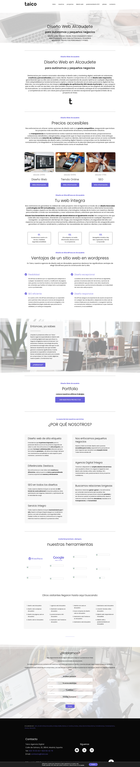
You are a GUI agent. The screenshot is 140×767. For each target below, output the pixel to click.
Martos (93, 726)
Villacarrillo (32, 728)
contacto (112, 4)
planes (104, 4)
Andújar (55, 726)
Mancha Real (86, 726)
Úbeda (27, 728)
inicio (54, 4)
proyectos (70, 4)
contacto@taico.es (39, 754)
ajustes (82, 765)
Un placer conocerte (70, 676)
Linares (76, 726)
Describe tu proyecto (70, 697)
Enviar (70, 706)
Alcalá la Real (42, 726)
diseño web (79, 4)
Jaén (35, 726)
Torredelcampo (100, 726)
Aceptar (93, 764)
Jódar (80, 726)
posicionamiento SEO (93, 4)
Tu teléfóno (70, 690)
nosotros (61, 4)
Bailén (60, 726)
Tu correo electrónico (70, 683)
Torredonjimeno (110, 726)
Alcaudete (49, 726)
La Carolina (70, 726)
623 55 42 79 (47, 751)
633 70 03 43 (34, 751)
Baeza (64, 726)
